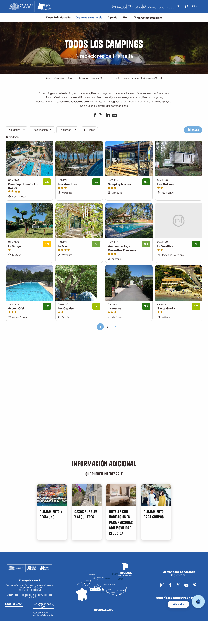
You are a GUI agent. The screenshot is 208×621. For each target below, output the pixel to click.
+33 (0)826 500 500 (42, 605)
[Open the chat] (198, 601)
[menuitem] (30, 6)
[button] (186, 6)
